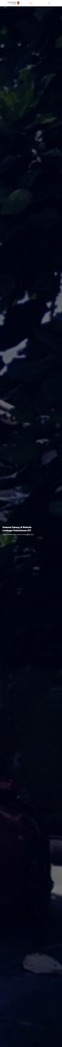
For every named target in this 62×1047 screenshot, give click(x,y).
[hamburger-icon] (31, 3)
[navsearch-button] (49, 3)
